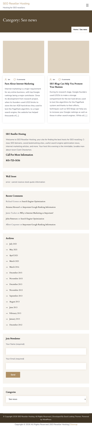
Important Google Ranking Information (39, 207)
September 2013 (15, 296)
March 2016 (14, 267)
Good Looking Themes (72, 416)
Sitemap (73, 424)
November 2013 (16, 290)
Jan (9, 79)
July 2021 (13, 244)
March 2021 (14, 261)
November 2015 (16, 278)
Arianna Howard (13, 207)
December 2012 (15, 325)
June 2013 (13, 307)
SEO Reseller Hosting (16, 3)
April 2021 (13, 255)
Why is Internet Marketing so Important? (36, 213)
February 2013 (15, 313)
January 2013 (14, 319)
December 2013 (15, 284)
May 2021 (13, 249)
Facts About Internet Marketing (19, 83)
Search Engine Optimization (33, 201)
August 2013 (14, 301)
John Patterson (12, 218)
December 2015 (15, 272)
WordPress (47, 419)
